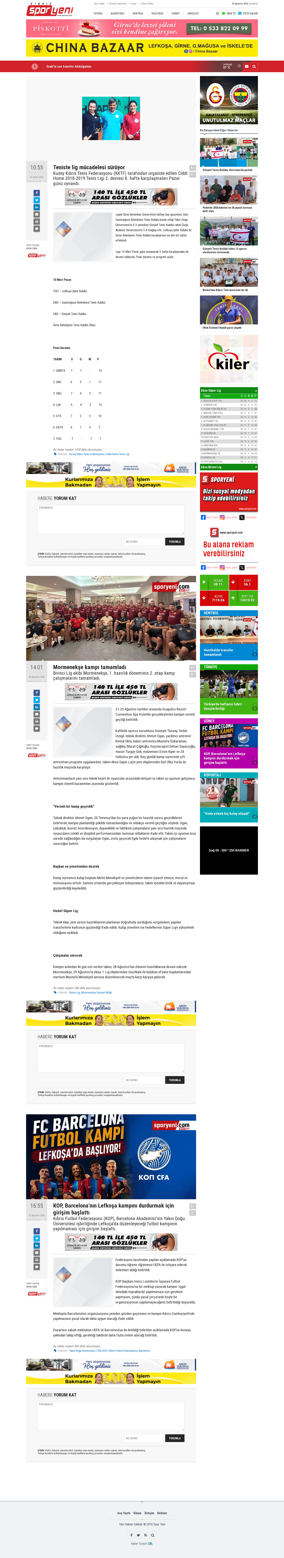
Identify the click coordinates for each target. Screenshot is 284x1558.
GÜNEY (209, 721)
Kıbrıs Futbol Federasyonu (123, 1350)
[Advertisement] (86, 1481)
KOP (104, 1350)
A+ (193, 168)
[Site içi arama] (254, 66)
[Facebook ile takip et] (131, 1535)
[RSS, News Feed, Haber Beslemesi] (145, 1535)
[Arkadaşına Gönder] (37, 214)
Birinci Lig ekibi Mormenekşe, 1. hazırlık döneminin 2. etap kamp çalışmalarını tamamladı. (114, 676)
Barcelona (144, 1350)
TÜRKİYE (210, 667)
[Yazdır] (37, 221)
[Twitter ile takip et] (138, 1535)
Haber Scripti (139, 1543)
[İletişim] (246, 66)
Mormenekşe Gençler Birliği (96, 992)
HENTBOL (211, 613)
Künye (137, 1513)
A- (193, 174)
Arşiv (134, 3)
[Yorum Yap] (37, 229)
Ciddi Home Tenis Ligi (117, 454)
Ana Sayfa (99, 3)
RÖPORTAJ (212, 775)
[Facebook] (37, 193)
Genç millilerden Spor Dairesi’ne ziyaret (73, 66)
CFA (98, 1350)
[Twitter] (37, 200)
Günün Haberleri (118, 3)
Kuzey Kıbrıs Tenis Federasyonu (86, 454)
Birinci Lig (74, 992)
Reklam (162, 1513)
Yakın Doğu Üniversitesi (82, 1350)
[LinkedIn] (37, 207)
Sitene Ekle (147, 3)
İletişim (149, 1513)
